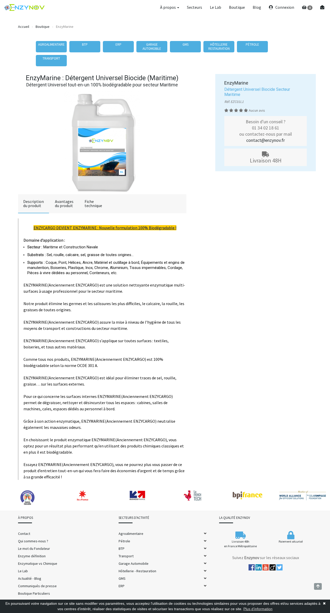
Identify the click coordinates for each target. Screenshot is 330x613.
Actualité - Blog (29, 578)
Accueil (23, 26)
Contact (24, 533)
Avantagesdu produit (64, 203)
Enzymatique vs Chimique (37, 563)
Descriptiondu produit (33, 203)
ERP (122, 586)
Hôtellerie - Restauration (137, 571)
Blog (257, 7)
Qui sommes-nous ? (33, 541)
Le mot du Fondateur (34, 548)
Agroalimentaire (131, 533)
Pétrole (124, 541)
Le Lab (215, 7)
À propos (168, 7)
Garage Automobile (133, 563)
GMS (122, 578)
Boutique (237, 7)
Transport (126, 556)
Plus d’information (258, 609)
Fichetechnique (93, 203)
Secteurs (194, 7)
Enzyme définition (32, 556)
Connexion (284, 7)
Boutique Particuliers (34, 593)
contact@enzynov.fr (265, 140)
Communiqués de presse (37, 586)
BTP (122, 548)
